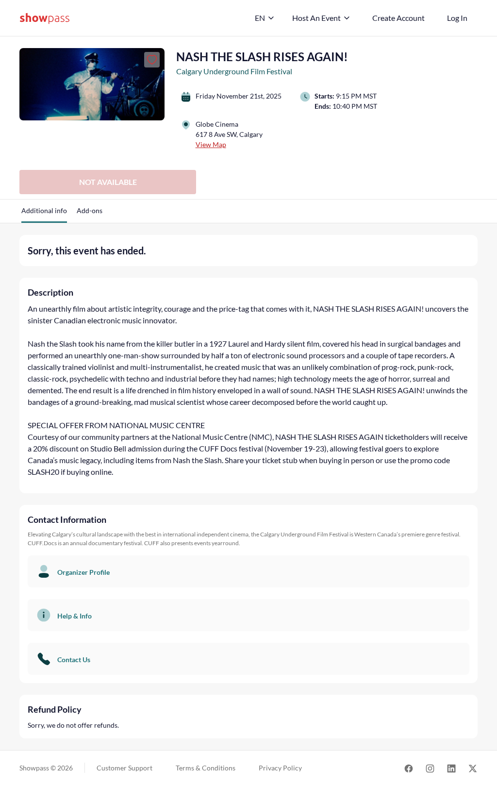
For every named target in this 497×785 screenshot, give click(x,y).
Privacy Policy (280, 768)
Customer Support (124, 768)
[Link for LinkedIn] (451, 767)
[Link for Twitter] (473, 767)
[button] (44, 214)
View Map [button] (211, 144)
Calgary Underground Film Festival (234, 71)
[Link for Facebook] (409, 767)
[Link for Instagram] (430, 767)
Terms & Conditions (205, 768)
